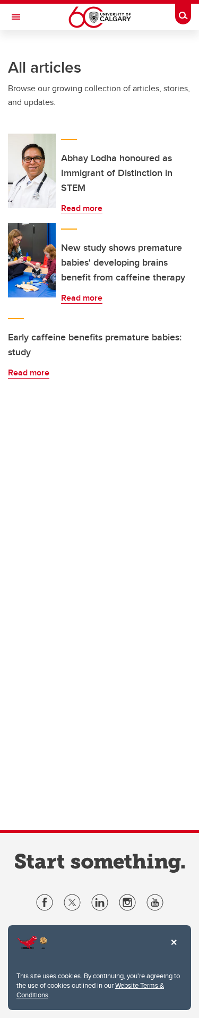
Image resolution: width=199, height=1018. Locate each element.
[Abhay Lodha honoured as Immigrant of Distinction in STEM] (32, 171)
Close (174, 950)
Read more (81, 208)
